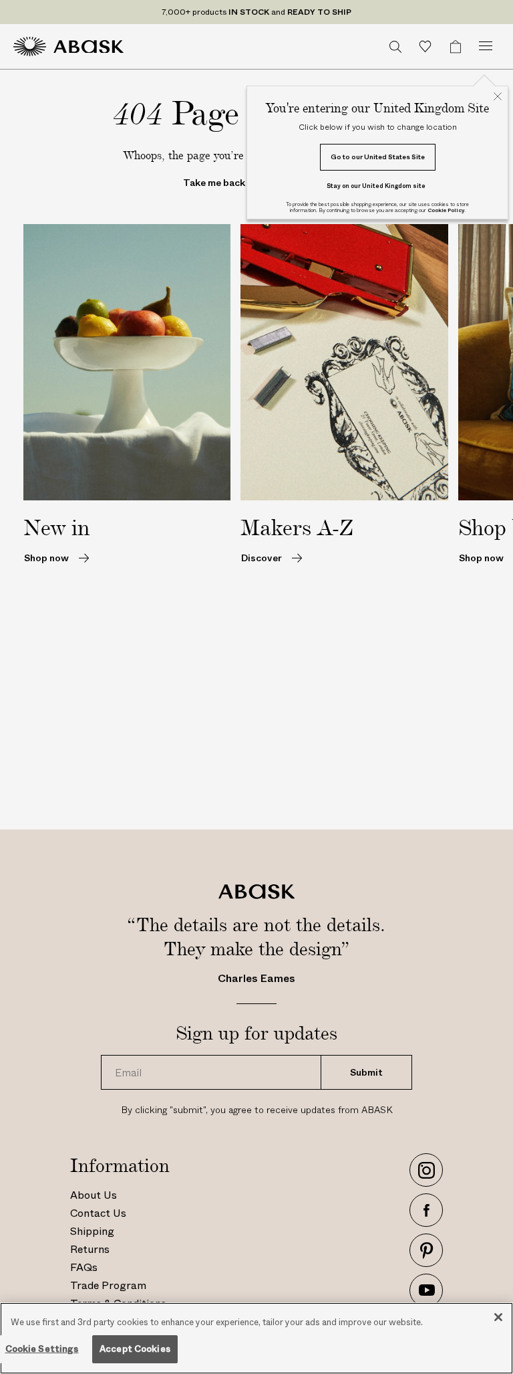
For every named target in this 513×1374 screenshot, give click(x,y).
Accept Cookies (135, 1349)
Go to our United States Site (378, 157)
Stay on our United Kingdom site (376, 185)
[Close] (498, 1317)
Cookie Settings (42, 1349)
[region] (256, 1338)
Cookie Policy (446, 210)
